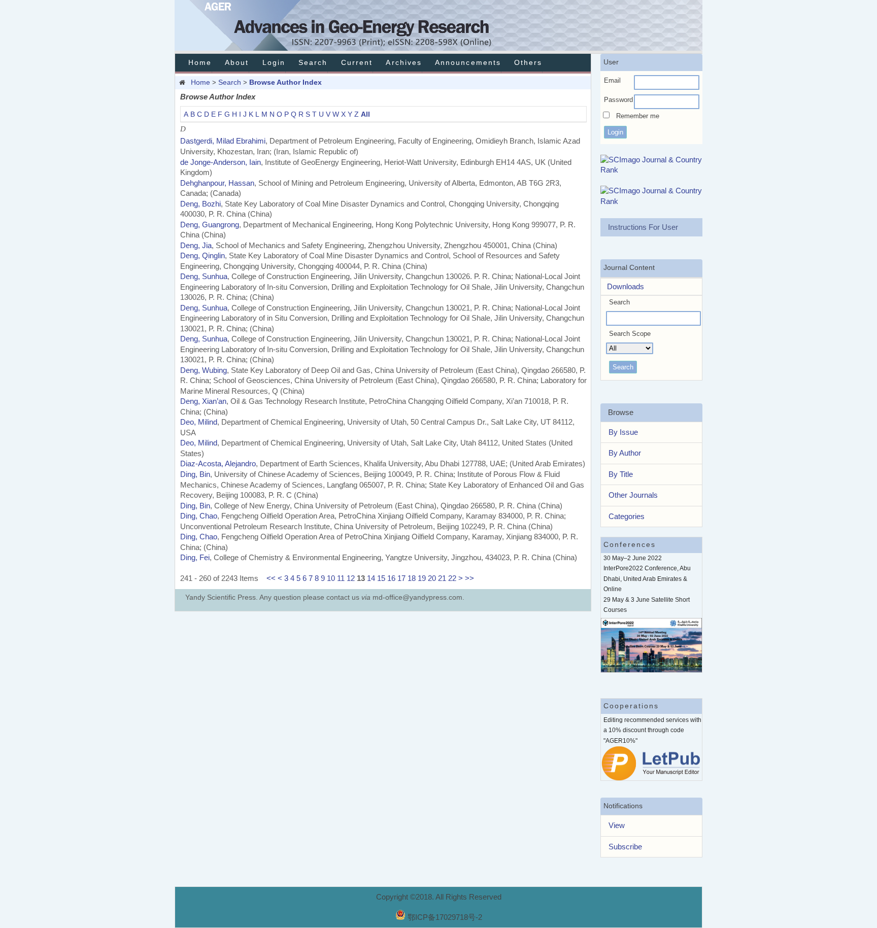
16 (391, 578)
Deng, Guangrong (209, 224)
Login (273, 62)
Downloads (622, 286)
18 (412, 578)
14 (371, 578)
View (617, 825)
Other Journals (633, 495)
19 (422, 578)
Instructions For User (643, 227)
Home (200, 62)
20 (432, 578)
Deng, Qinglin (202, 255)
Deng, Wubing (203, 370)
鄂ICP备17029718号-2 (445, 917)
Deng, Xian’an (203, 401)
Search (312, 62)
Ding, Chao (198, 515)
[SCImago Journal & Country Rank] (651, 169)
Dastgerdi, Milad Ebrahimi (222, 140)
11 (341, 578)
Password (618, 100)
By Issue (623, 432)
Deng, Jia (196, 245)
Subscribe (625, 846)
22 (452, 578)
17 (401, 578)
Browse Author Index (285, 82)
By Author (625, 453)
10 (331, 578)
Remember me (637, 116)
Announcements (468, 62)
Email (612, 80)
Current (357, 62)
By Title (621, 474)
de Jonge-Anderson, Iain (220, 162)
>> (469, 578)
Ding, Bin (195, 474)
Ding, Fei (195, 557)
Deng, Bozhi (200, 203)
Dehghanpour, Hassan (217, 183)
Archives (403, 62)
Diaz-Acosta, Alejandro (218, 463)
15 (381, 578)
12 (351, 578)
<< (271, 578)
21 (442, 578)
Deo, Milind (198, 422)
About (237, 62)
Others (528, 62)
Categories (627, 516)
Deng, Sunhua (203, 276)
